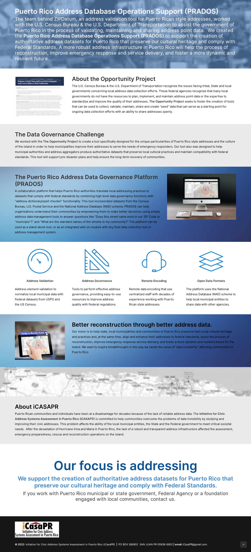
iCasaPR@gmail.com (195, 544)
